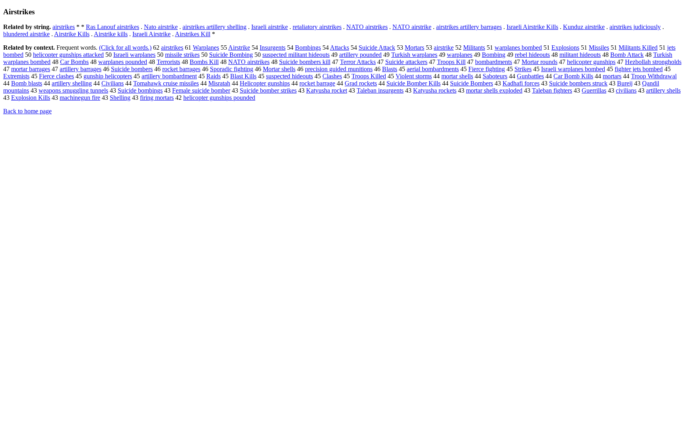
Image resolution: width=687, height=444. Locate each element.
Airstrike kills (111, 34)
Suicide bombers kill (304, 61)
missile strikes (182, 54)
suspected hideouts (289, 76)
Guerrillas (594, 90)
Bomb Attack (627, 54)
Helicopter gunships (265, 83)
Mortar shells (279, 69)
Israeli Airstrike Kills (532, 26)
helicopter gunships (591, 61)
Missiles (599, 47)
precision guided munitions (339, 69)
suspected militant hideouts (296, 54)
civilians (626, 90)
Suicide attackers (406, 61)
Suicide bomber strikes (268, 90)
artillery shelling (72, 83)
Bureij (625, 83)
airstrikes (63, 26)
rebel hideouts (532, 54)
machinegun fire (80, 97)
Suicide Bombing (231, 54)
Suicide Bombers (471, 83)
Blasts (389, 69)
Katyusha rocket (326, 90)
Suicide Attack (377, 47)
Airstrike (239, 47)
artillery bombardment (169, 76)
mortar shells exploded (494, 90)
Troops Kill (451, 61)
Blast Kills (243, 76)
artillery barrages (80, 69)
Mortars (414, 47)
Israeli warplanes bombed (573, 69)
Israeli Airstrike (151, 34)
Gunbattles (530, 76)
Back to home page (27, 111)
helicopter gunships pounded (219, 97)
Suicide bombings (140, 90)
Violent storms (414, 76)
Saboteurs (495, 76)
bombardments (493, 61)
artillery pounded (360, 54)
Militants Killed (638, 47)
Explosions (565, 47)
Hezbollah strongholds (653, 61)
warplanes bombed (518, 47)
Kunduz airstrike (584, 26)
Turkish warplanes (414, 54)
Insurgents (272, 47)
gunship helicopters (107, 76)
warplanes (459, 54)
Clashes (332, 76)
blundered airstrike (26, 34)
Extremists (16, 76)
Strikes (523, 69)
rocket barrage (317, 83)
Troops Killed (368, 76)
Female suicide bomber (201, 90)
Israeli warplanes (134, 54)
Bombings (308, 47)
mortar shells (457, 76)
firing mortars (157, 97)
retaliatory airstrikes (317, 26)
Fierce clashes (56, 76)
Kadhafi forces (521, 83)
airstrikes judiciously (635, 26)
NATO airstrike (411, 26)
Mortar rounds (539, 61)
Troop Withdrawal (654, 76)
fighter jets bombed (639, 69)
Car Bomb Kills (573, 76)
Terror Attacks (358, 61)
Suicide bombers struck (578, 83)
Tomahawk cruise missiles (166, 83)
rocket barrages (181, 69)
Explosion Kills (30, 97)
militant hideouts (580, 54)
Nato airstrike (161, 26)
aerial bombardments (433, 69)
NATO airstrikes (367, 26)
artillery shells (663, 90)
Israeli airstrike (269, 26)
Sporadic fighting (231, 69)
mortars (612, 76)
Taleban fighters (552, 90)
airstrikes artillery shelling (214, 26)
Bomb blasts (26, 83)
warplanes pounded (122, 61)
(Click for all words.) (125, 47)
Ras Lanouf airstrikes (112, 26)
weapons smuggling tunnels (73, 90)
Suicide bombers (132, 69)
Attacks (339, 47)
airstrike (444, 47)
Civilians (112, 83)
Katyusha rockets (434, 90)
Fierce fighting (486, 69)
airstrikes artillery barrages (469, 26)
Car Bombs (74, 61)
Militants (474, 47)
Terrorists (168, 61)
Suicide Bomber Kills (413, 83)
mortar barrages (30, 69)
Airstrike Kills (71, 34)
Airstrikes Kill (192, 34)
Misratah (219, 83)
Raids (213, 76)
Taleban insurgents (380, 90)
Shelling (120, 97)
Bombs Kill (204, 61)
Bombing (493, 54)
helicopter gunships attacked (68, 54)
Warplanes (206, 47)
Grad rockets (361, 83)
